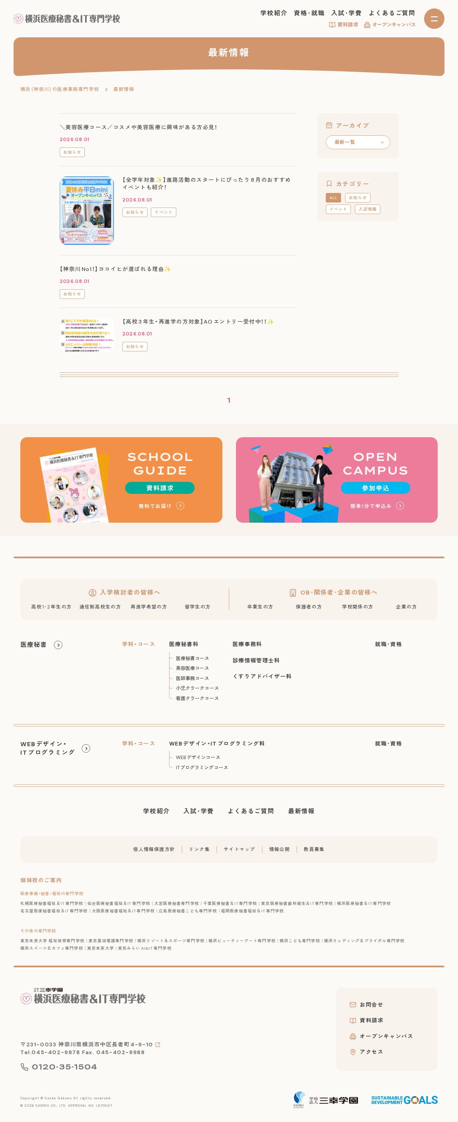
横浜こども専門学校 (300, 941)
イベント (164, 212)
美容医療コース (193, 668)
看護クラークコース (197, 698)
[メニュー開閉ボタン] (434, 18)
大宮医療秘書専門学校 (176, 903)
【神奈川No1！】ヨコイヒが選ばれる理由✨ (116, 269)
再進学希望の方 (149, 607)
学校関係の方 (357, 607)
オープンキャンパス (394, 24)
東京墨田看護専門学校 (110, 941)
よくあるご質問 (392, 13)
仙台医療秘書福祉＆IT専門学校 (119, 903)
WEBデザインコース (198, 757)
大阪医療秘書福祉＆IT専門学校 (123, 911)
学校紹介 (273, 13)
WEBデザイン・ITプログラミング (47, 748)
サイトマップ (239, 849)
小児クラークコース (197, 688)
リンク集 (199, 849)
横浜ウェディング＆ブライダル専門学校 (364, 941)
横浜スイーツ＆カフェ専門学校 (51, 948)
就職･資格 (388, 644)
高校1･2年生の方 (51, 607)
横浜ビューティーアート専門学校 (242, 941)
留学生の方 (198, 607)
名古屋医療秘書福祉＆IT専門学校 (54, 911)
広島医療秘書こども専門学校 (188, 911)
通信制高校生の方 (100, 607)
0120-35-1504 (65, 1067)
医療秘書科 (184, 644)
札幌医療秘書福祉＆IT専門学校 (51, 903)
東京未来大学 (100, 948)
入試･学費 (346, 13)
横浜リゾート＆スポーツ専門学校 (170, 941)
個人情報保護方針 (154, 849)
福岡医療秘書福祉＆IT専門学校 (252, 911)
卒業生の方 (260, 607)
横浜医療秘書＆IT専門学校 (364, 903)
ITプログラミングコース (202, 768)
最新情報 (301, 811)
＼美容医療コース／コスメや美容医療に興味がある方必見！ (139, 127)
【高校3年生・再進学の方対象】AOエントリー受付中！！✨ (198, 321)
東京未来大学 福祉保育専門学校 (52, 941)
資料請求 (348, 24)
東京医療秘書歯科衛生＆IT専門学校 (297, 903)
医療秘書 (33, 645)
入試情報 (368, 209)
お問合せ (371, 1004)
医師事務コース (193, 678)
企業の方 (406, 607)
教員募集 (314, 849)
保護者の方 (309, 607)
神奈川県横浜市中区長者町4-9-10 (105, 1044)
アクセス (371, 1052)
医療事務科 (247, 644)
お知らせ (72, 152)
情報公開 (279, 849)
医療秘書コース (193, 658)
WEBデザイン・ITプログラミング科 (217, 743)
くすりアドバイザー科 (262, 676)
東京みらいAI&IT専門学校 (145, 948)
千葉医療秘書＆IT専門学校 (230, 903)
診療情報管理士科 (256, 660)
